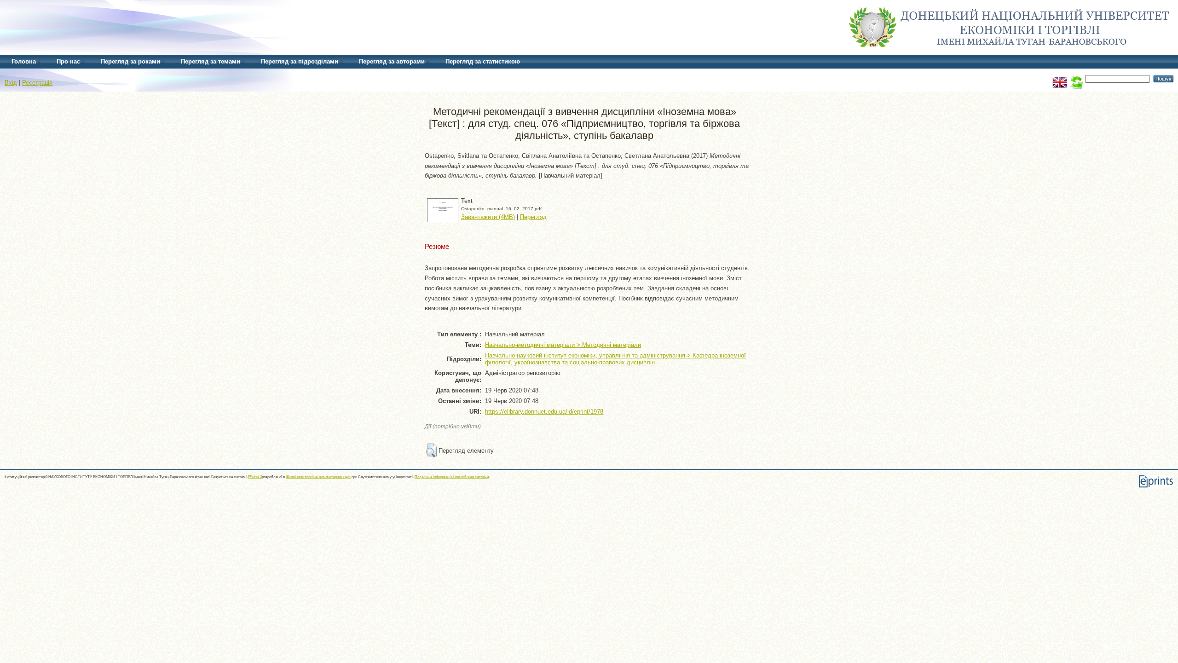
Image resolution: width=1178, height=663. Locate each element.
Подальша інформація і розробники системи (452, 477)
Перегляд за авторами (392, 61)
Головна (24, 61)
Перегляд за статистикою (482, 61)
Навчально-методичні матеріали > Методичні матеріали (563, 344)
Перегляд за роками (130, 61)
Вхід (11, 82)
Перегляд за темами (210, 61)
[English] (1059, 78)
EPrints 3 (255, 477)
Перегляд (533, 216)
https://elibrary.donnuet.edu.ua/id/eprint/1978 (544, 411)
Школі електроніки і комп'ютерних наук (318, 477)
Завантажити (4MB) (488, 216)
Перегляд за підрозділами (299, 61)
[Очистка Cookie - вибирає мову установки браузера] (1076, 78)
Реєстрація (37, 82)
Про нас (68, 61)
